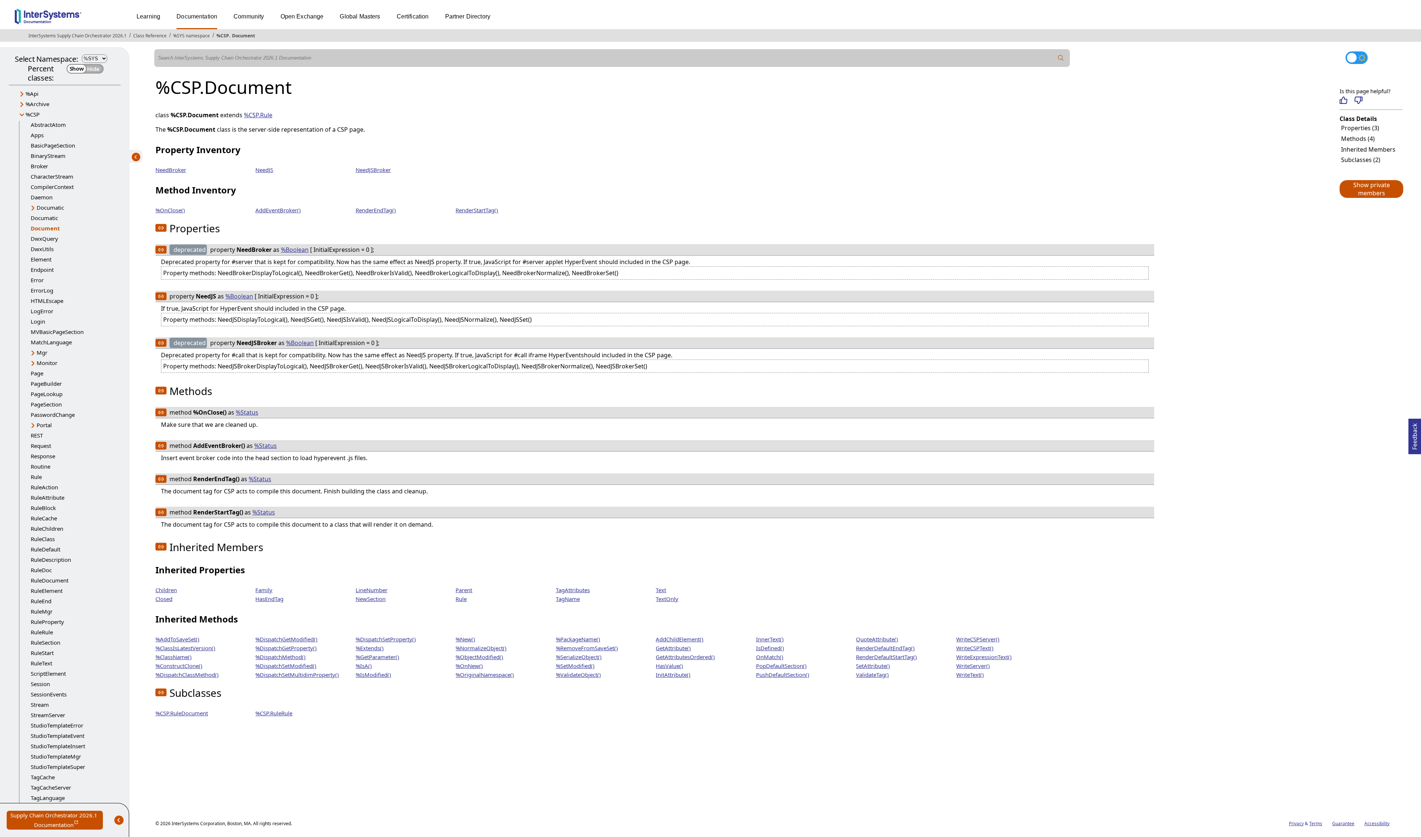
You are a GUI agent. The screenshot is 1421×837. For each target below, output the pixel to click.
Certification (413, 16)
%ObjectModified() (479, 657)
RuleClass (43, 539)
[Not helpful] (1358, 100)
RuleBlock (43, 508)
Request (41, 445)
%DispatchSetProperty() (386, 639)
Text (661, 590)
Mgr (42, 352)
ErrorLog (42, 290)
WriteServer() (973, 665)
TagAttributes (573, 590)
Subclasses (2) (1360, 160)
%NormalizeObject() (481, 648)
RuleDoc (41, 570)
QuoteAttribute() (877, 639)
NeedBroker (170, 169)
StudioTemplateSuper (58, 766)
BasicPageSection (53, 145)
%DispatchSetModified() (285, 665)
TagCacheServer (51, 787)
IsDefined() (770, 648)
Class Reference (150, 36)
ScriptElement (48, 673)
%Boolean (295, 250)
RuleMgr (42, 611)
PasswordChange (53, 414)
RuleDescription (51, 559)
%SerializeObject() (579, 657)
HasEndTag (269, 599)
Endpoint (42, 269)
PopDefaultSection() (781, 665)
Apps (37, 135)
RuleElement (47, 590)
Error (37, 280)
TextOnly (667, 599)
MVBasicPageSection (57, 331)
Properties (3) (1360, 128)
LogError (42, 311)
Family (263, 590)
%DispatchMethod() (280, 657)
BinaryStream (48, 155)
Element (41, 259)
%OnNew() (469, 665)
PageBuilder (46, 383)
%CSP (222, 36)
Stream (40, 704)
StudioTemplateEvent (57, 735)
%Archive (37, 104)
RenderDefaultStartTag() (886, 657)
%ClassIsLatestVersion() (185, 648)
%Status (247, 412)
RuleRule (42, 632)
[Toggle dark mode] (1357, 57)
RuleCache (44, 518)
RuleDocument (49, 580)
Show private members (1371, 189)
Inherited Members (1368, 149)
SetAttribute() (873, 665)
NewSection (371, 599)
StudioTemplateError (57, 725)
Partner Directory (468, 16)
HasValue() (669, 665)
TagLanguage (48, 797)
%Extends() (370, 648)
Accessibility (1377, 823)
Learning (148, 16)
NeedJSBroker (373, 169)
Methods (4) (1358, 139)
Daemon (42, 197)
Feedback (1415, 434)
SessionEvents (49, 694)
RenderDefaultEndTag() (885, 648)
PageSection (46, 404)
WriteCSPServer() (978, 639)
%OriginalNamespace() (485, 674)
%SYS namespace (191, 36)
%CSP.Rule (258, 115)
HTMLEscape (47, 300)
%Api (32, 93)
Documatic (50, 207)
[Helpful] (1343, 100)
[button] (1371, 189)
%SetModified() (575, 665)
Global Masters (360, 16)
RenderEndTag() (376, 210)
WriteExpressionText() (984, 657)
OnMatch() (769, 657)
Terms (1315, 823)
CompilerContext (52, 186)
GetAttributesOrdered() (685, 657)
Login (38, 321)
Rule (36, 476)
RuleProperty (47, 621)
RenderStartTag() (477, 210)
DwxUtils (42, 249)
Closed (163, 599)
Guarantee (1343, 823)
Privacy (1296, 823)
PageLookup (47, 394)
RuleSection (45, 642)
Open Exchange (302, 16)
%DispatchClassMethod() (187, 674)
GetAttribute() (673, 648)
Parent (464, 590)
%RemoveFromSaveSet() (587, 648)
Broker (39, 166)
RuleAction (44, 487)
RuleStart (42, 653)
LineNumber (371, 590)
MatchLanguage (51, 342)
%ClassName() (173, 657)
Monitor (47, 363)
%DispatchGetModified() (286, 639)
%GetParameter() (377, 657)
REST (37, 435)
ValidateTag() (872, 674)
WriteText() (970, 674)
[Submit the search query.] (1061, 58)
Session (40, 684)
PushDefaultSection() (782, 674)
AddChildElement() (679, 639)
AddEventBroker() (278, 210)
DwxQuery (44, 238)
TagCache (43, 777)
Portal (44, 425)
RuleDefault (45, 549)
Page (37, 373)
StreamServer (48, 715)
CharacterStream (52, 176)
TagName (568, 599)
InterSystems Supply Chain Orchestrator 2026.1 (77, 36)
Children (166, 590)
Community (249, 16)
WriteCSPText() (975, 648)
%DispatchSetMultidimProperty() (297, 674)
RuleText (41, 663)
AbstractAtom (48, 124)
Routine (40, 466)
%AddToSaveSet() (177, 639)
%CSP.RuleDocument (181, 713)
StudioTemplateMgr (56, 756)
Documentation (197, 16)
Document (243, 36)
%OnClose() (170, 210)
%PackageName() (578, 639)
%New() (465, 639)
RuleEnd (41, 601)
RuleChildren (47, 528)
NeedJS (264, 169)
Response (43, 456)
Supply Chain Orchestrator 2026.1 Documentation (56, 820)
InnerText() (770, 639)
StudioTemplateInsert (58, 746)
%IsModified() (373, 674)
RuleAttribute (47, 497)
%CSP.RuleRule (273, 713)
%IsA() (364, 665)
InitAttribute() (673, 674)
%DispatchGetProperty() (286, 648)
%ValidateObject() (578, 674)
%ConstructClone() (178, 665)
